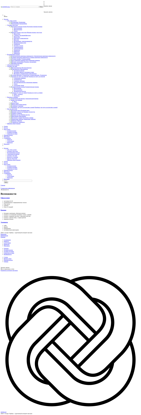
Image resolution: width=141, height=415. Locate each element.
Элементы (4, 222)
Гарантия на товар (12, 133)
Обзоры (6, 261)
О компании (7, 138)
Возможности (8, 254)
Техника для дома (12, 155)
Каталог (6, 19)
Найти (6, 182)
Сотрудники (10, 141)
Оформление (5, 198)
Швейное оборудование (13, 160)
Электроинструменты (13, 154)
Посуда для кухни (12, 158)
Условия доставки (12, 132)
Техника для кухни (12, 151)
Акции (6, 126)
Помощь (3, 237)
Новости (9, 139)
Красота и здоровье (12, 157)
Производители (8, 135)
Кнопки (3, 210)
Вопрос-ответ (8, 258)
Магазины (7, 136)
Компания (3, 234)
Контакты (6, 144)
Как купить (7, 129)
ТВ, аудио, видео (12, 149)
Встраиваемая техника (13, 152)
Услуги (6, 128)
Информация (4, 235)
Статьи (6, 257)
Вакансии (10, 142)
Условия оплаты (11, 130)
